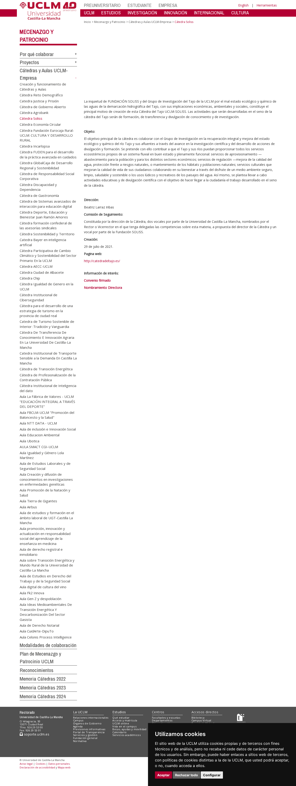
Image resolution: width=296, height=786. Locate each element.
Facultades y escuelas (166, 717)
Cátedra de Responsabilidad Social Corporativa (47, 176)
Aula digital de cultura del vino (43, 587)
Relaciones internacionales (90, 717)
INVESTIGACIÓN (142, 12)
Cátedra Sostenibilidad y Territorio (47, 233)
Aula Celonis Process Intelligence (46, 637)
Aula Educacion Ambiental (39, 435)
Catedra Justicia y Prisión (39, 100)
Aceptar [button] (163, 775)
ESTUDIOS (111, 12)
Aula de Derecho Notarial (39, 625)
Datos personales (59, 763)
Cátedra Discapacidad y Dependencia (38, 187)
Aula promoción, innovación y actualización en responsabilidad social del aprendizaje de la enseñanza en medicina (45, 536)
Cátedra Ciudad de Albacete (42, 272)
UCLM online (120, 723)
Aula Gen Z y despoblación (40, 598)
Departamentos (162, 720)
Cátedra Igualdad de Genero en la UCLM (46, 286)
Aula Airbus (28, 506)
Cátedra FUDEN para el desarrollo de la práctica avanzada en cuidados (48, 154)
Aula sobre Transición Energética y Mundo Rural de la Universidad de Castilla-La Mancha (47, 565)
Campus (78, 720)
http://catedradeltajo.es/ (102, 273)
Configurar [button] (212, 775)
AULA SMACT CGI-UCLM (39, 446)
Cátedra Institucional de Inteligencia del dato (48, 388)
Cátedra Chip (30, 278)
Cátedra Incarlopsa (35, 146)
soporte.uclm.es (36, 734)
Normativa (80, 741)
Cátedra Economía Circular (40, 124)
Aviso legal (26, 763)
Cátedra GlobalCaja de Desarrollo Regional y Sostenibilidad (46, 165)
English (243, 5)
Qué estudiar (121, 717)
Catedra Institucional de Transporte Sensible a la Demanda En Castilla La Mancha (48, 358)
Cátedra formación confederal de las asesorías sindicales (46, 225)
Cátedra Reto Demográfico (41, 95)
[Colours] (262, 718)
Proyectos (29, 62)
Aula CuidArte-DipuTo (37, 631)
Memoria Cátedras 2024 (43, 696)
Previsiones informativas (89, 729)
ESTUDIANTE (140, 5)
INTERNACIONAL (209, 12)
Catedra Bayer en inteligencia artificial (43, 242)
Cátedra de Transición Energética (46, 369)
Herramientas (266, 5)
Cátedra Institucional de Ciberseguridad (38, 297)
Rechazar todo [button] (186, 775)
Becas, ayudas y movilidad (129, 729)
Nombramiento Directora (103, 300)
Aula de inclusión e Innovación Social (48, 429)
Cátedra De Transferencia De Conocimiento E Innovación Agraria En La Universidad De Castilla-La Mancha (47, 339)
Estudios (119, 712)
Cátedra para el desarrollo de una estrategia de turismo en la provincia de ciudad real (46, 310)
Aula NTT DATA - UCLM (38, 423)
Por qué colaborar (37, 54)
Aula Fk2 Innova (32, 592)
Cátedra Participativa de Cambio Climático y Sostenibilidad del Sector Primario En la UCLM (48, 255)
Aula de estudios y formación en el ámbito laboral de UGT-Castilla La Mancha (47, 517)
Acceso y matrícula (124, 720)
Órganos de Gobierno (87, 723)
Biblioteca (197, 717)
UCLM (89, 12)
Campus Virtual (201, 720)
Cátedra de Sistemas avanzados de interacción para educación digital (48, 203)
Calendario (119, 732)
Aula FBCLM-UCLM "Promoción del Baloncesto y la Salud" (47, 414)
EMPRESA (168, 5)
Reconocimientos (36, 670)
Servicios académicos (126, 735)
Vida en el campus (124, 726)
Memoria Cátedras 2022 (43, 678)
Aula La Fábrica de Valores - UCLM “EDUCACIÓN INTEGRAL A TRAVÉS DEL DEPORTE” (47, 401)
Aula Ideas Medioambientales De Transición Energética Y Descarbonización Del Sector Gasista (46, 612)
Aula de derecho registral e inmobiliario (41, 551)
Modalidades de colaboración (48, 645)
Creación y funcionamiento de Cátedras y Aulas (43, 86)
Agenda (78, 726)
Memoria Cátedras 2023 (43, 687)
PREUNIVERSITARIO (102, 5)
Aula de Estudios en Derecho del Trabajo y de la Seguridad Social (45, 578)
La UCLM (80, 712)
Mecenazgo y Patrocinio (109, 22)
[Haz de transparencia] (241, 718)
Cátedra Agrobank (34, 112)
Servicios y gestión (85, 735)
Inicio (87, 22)
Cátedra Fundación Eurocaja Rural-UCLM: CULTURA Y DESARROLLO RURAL (47, 135)
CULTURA (240, 12)
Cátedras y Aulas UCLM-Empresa (150, 22)
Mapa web (64, 767)
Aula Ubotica (29, 440)
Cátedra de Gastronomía (39, 195)
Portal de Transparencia (89, 732)
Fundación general (85, 738)
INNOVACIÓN (175, 12)
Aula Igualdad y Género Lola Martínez (42, 455)
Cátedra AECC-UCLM (36, 266)
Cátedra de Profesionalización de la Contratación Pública (48, 377)
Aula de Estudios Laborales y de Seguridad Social (45, 466)
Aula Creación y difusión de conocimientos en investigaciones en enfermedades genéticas (46, 479)
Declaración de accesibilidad (37, 767)
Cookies (40, 763)
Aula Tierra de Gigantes (38, 501)
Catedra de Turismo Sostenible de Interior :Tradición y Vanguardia (47, 324)
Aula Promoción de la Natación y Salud (45, 492)
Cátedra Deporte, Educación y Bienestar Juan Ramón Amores (44, 214)
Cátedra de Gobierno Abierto (43, 106)
